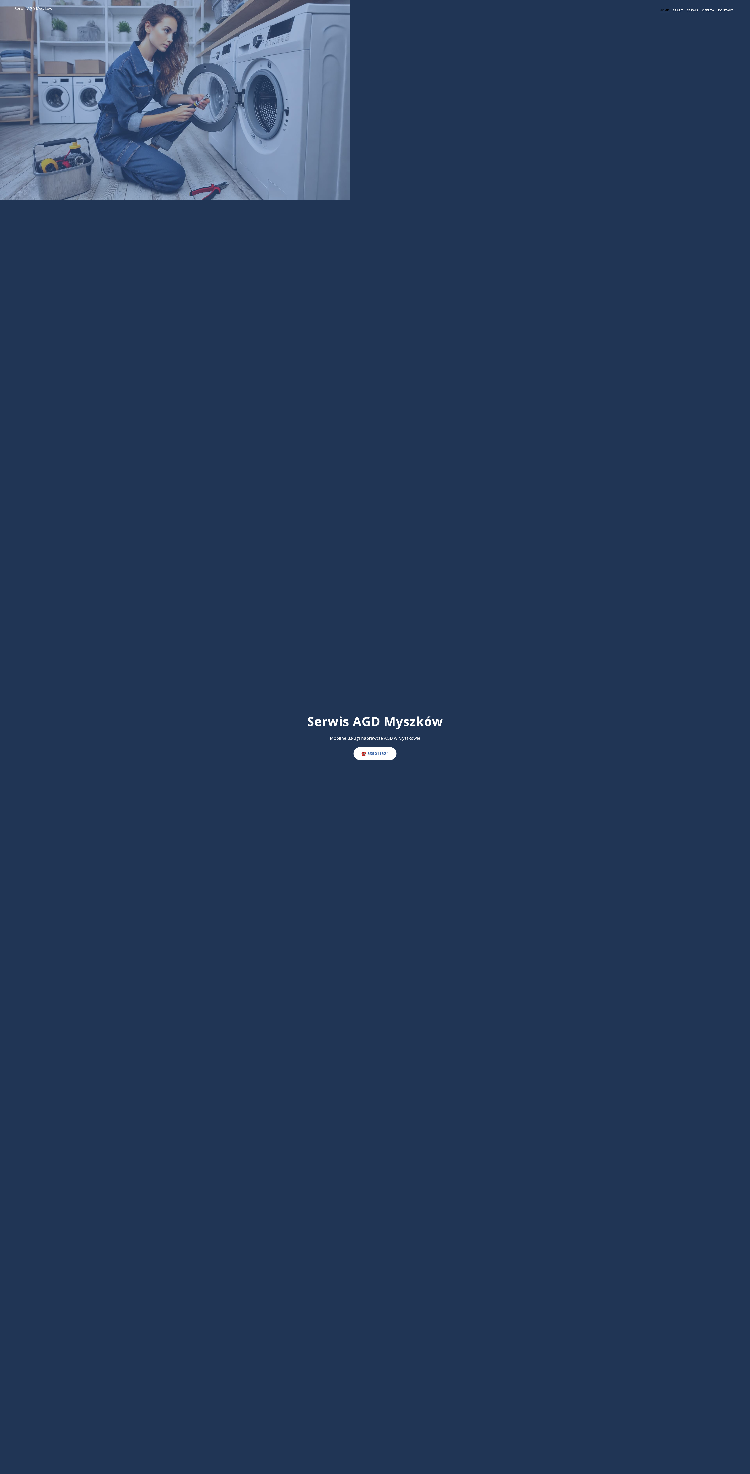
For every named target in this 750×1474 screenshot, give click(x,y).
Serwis (692, 10)
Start (678, 10)
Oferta (708, 10)
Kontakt (725, 10)
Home (664, 10)
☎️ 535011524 (375, 753)
